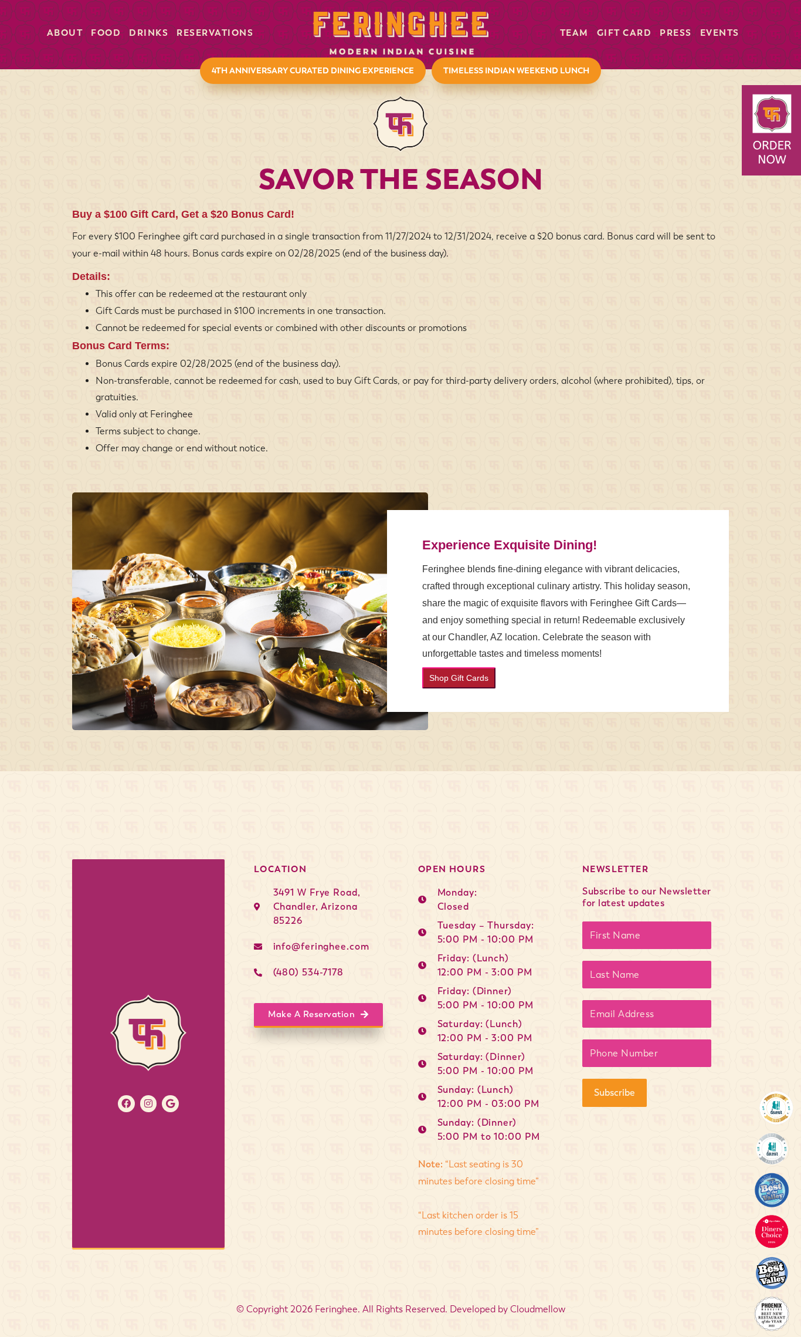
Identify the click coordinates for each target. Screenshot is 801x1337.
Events (719, 33)
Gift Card (624, 33)
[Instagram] (148, 1103)
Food (106, 33)
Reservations (215, 33)
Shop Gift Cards (458, 678)
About (65, 33)
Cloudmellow (537, 1309)
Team (574, 33)
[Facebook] (126, 1103)
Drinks (148, 33)
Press (676, 33)
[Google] (170, 1103)
